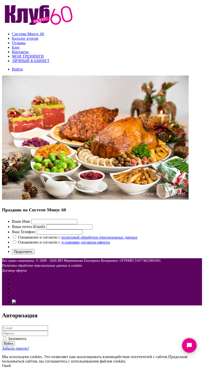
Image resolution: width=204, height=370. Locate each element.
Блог (16, 47)
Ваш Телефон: (24, 232)
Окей (6, 366)
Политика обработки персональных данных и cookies (42, 265)
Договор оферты (14, 270)
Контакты (20, 52)
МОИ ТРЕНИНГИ (28, 56)
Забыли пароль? (15, 348)
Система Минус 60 (28, 34)
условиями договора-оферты (85, 242)
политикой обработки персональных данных (99, 237)
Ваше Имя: (21, 221)
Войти (17, 69)
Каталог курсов (25, 38)
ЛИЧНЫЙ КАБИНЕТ (31, 61)
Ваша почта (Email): (29, 226)
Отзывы (19, 43)
